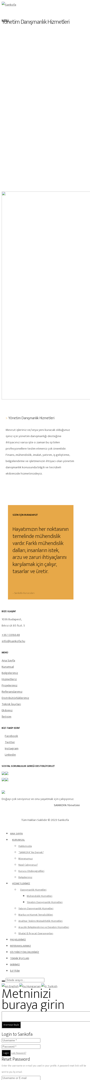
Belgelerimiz (10, 673)
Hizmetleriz (9, 679)
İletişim (6, 716)
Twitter (10, 742)
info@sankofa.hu (13, 641)
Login (6, 1053)
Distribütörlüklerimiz (15, 698)
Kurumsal (8, 666)
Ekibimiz (7, 710)
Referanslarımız (12, 691)
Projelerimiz (9, 685)
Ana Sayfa (8, 660)
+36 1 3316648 (11, 635)
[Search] (3, 981)
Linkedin (10, 754)
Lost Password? (18, 1053)
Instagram (11, 748)
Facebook (11, 736)
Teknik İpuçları (11, 704)
